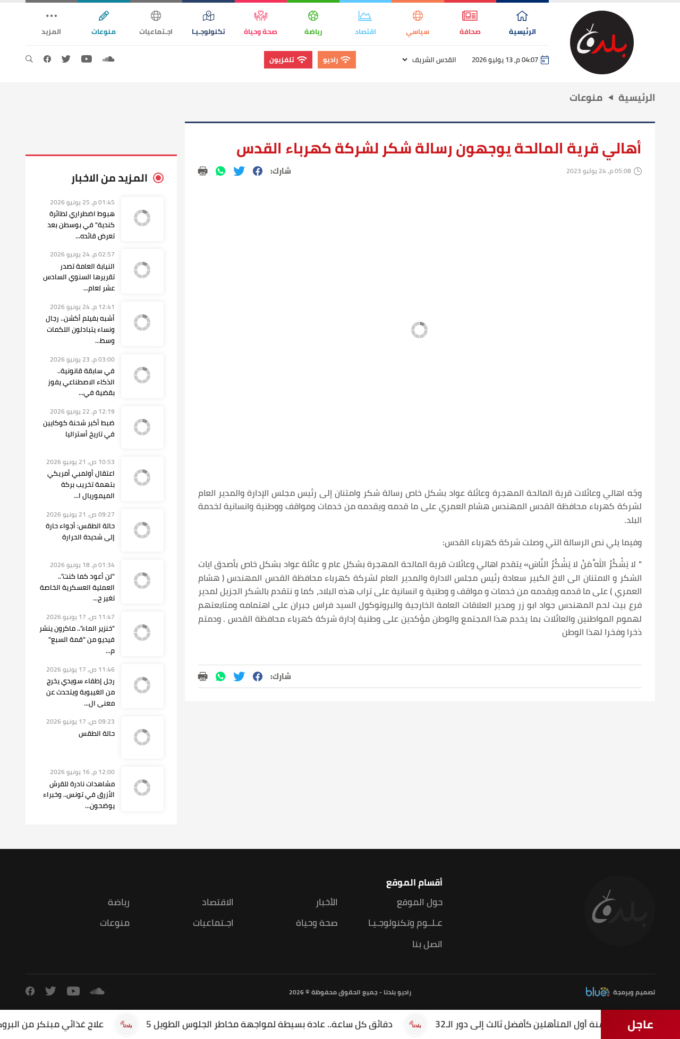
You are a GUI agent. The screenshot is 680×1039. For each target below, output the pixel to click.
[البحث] (29, 59)
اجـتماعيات (213, 923)
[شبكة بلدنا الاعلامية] (602, 42)
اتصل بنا (427, 944)
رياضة (119, 902)
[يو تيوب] (86, 59)
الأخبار (327, 902)
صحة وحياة (317, 923)
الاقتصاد (218, 902)
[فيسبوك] (47, 59)
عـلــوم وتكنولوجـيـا (405, 923)
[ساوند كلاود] (108, 59)
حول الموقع (420, 902)
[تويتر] (66, 59)
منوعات (115, 923)
